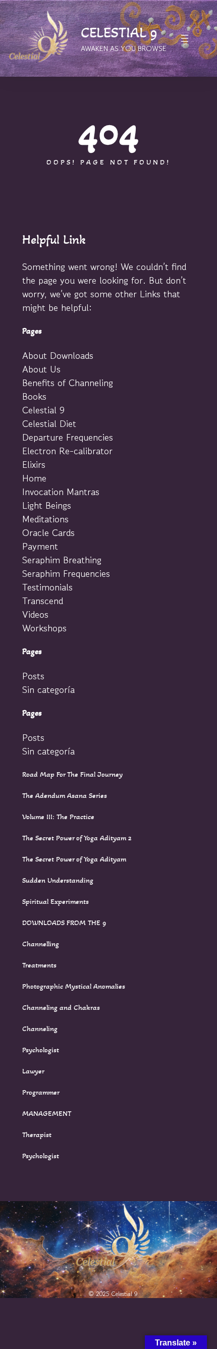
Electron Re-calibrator (67, 450)
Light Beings (46, 505)
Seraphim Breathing (61, 559)
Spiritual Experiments (55, 901)
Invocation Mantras (60, 491)
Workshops (44, 627)
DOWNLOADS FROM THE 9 (64, 922)
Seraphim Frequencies (66, 573)
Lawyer (33, 1070)
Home (34, 477)
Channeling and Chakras (61, 1007)
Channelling (40, 943)
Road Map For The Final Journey (72, 774)
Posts (33, 675)
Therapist (36, 1134)
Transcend (42, 600)
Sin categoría (48, 689)
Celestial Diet (49, 423)
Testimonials (47, 586)
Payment (40, 546)
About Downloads (57, 355)
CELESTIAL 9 (119, 32)
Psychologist (40, 1049)
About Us (41, 368)
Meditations (45, 518)
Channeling (40, 1028)
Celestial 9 (43, 409)
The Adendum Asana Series (64, 795)
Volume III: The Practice (58, 816)
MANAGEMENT (46, 1113)
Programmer (41, 1092)
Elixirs (33, 464)
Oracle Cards (48, 532)
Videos (35, 614)
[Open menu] (185, 38)
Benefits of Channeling (67, 382)
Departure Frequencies (67, 437)
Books (34, 396)
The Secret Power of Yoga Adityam (74, 859)
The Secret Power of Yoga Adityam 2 (77, 837)
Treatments (39, 964)
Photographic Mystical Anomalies (73, 986)
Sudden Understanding (57, 880)
